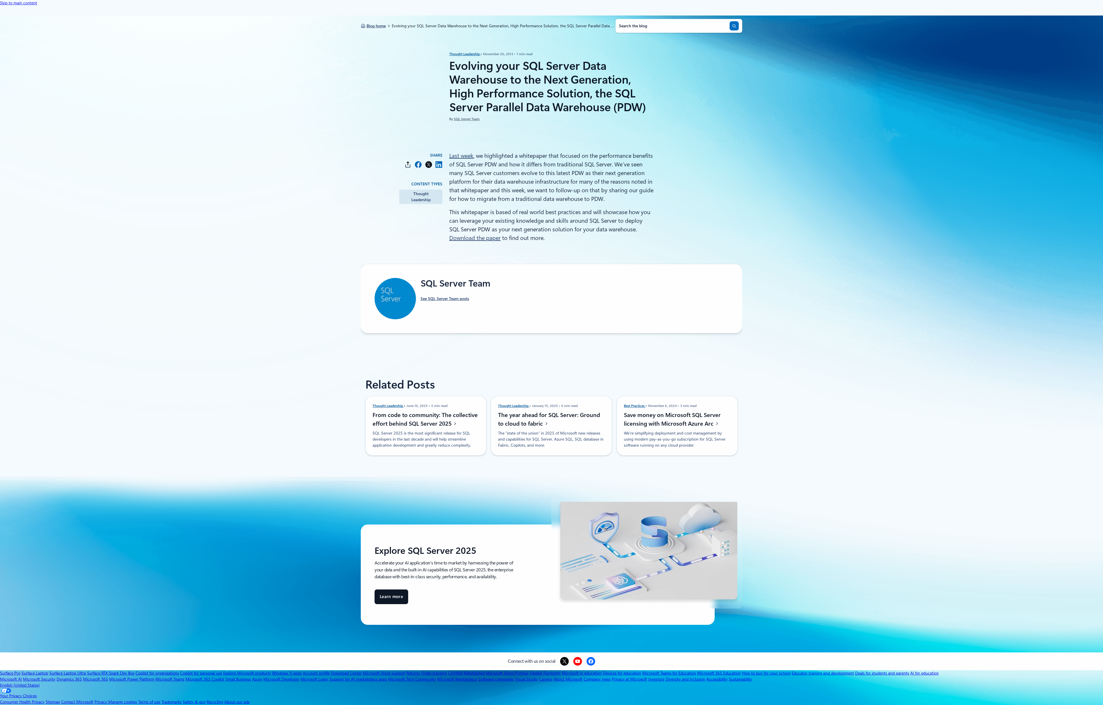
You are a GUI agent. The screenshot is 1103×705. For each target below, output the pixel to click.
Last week (461, 155)
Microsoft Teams (169, 679)
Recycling (215, 702)
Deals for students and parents (882, 673)
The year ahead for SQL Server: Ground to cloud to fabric (549, 419)
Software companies (496, 679)
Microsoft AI (11, 679)
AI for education (924, 673)
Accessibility (717, 679)
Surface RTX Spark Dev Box (110, 673)
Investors (656, 679)
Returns (413, 673)
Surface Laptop (35, 673)
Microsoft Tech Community (412, 679)
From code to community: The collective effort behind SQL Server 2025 (425, 419)
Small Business (238, 679)
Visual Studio (526, 679)
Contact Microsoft (77, 702)
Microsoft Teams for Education (669, 673)
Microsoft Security (39, 679)
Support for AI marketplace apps (358, 679)
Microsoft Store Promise (507, 673)
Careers (545, 679)
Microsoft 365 (95, 679)
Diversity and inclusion (685, 679)
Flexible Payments (545, 673)
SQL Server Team (467, 119)
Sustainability (740, 679)
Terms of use (149, 702)
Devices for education (622, 673)
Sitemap (53, 702)
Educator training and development (823, 673)
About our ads (237, 702)
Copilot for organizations (157, 673)
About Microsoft (568, 679)
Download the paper (475, 238)
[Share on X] (428, 164)
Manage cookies (122, 702)
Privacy (101, 702)
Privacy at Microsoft (629, 679)
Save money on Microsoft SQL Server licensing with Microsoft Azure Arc (672, 419)
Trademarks (171, 702)
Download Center (346, 673)
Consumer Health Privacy (22, 702)
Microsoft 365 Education (719, 673)
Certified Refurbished (466, 673)
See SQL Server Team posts (445, 298)
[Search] (734, 25)
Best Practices (634, 406)
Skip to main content (18, 3)
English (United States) (20, 685)
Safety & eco (194, 702)
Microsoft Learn (314, 679)
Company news (597, 679)
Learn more (391, 599)
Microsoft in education (582, 673)
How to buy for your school (766, 673)
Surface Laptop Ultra (67, 673)
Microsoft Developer (281, 679)
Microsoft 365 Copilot (205, 679)
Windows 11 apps (287, 673)
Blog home (376, 26)
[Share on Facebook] (418, 164)
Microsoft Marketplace (457, 679)
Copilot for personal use (201, 673)
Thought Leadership (465, 54)
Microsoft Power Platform (131, 679)
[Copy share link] (407, 164)
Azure (257, 679)
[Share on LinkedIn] (438, 164)
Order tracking (434, 673)
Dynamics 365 (69, 679)
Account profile (316, 673)
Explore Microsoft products (247, 673)
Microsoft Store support (384, 673)
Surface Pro (10, 673)
